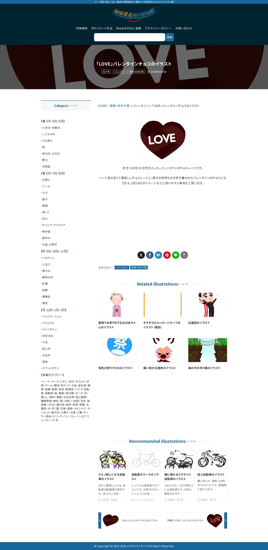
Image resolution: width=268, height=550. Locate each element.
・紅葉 (44, 283)
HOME (102, 105)
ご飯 (79, 412)
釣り (63, 385)
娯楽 (54, 389)
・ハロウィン (47, 258)
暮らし (44, 397)
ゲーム (49, 385)
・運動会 (46, 296)
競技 (57, 385)
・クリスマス (47, 323)
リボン (63, 381)
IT (68, 385)
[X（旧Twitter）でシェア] (141, 255)
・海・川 (45, 212)
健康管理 (46, 401)
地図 (76, 401)
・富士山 (46, 271)
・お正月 (45, 355)
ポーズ (79, 393)
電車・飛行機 (66, 393)
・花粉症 (46, 166)
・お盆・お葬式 (49, 244)
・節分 (44, 160)
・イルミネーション (51, 316)
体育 (75, 404)
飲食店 (70, 389)
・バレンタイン (49, 329)
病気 (56, 401)
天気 (83, 401)
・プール (45, 186)
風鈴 (68, 404)
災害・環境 (66, 408)
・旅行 (44, 199)
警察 (59, 397)
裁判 (52, 397)
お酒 (73, 412)
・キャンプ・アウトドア (53, 225)
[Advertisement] (162, 218)
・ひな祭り (47, 140)
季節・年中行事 (137, 71)
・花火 (44, 218)
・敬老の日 (47, 277)
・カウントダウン (50, 368)
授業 (82, 404)
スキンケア (80, 408)
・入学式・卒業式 (50, 128)
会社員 (82, 385)
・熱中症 (46, 231)
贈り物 (60, 404)
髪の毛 (55, 412)
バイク (79, 389)
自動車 (49, 393)
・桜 (43, 147)
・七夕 (44, 193)
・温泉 (44, 361)
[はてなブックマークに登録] (158, 255)
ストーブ (49, 420)
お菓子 (65, 412)
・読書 (44, 290)
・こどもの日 (48, 134)
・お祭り (45, 180)
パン (66, 416)
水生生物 (68, 397)
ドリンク (57, 416)
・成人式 (46, 349)
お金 (74, 385)
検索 (169, 37)
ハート (46, 381)
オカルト (80, 381)
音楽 (61, 389)
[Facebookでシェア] (150, 255)
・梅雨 (44, 205)
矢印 (71, 381)
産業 (48, 389)
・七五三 (46, 264)
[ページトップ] (261, 543)
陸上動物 (81, 397)
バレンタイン (120, 71)
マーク (55, 381)
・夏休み (46, 238)
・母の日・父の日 (50, 153)
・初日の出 (47, 336)
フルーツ (75, 416)
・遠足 (44, 303)
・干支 (44, 342)
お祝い (68, 401)
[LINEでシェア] (175, 255)
